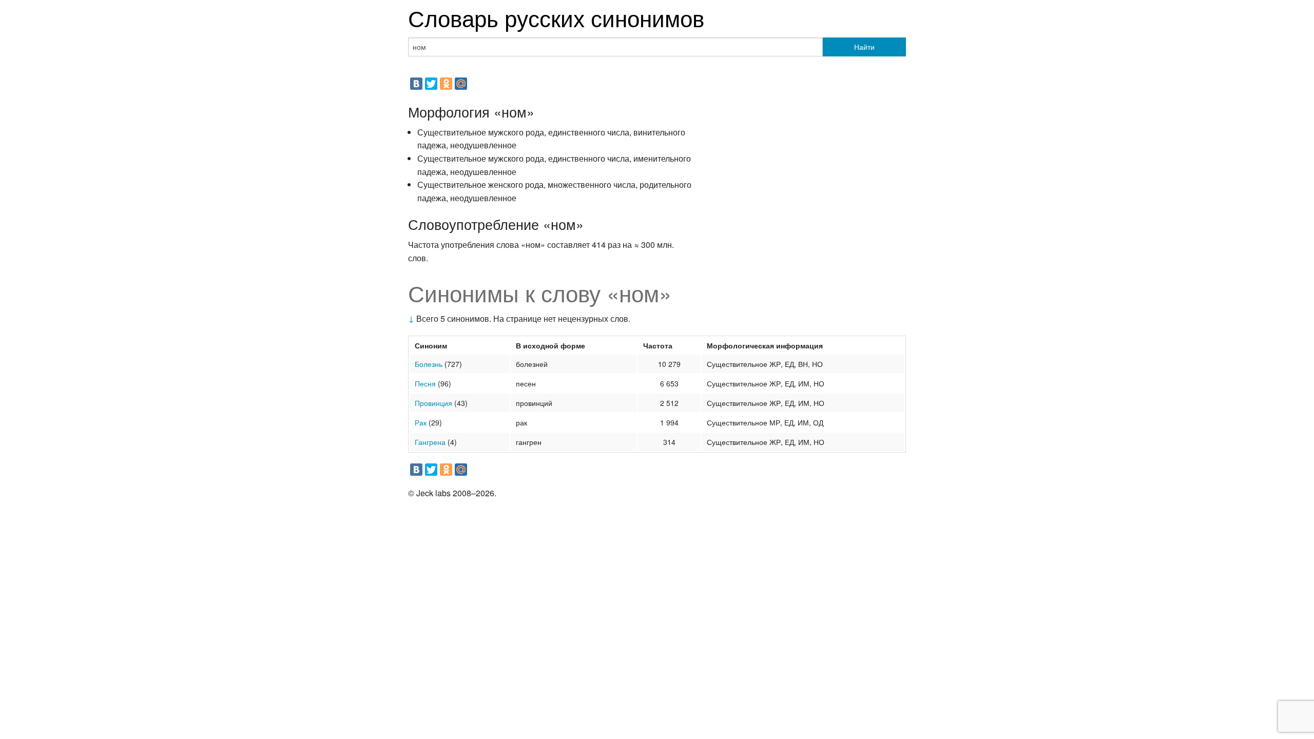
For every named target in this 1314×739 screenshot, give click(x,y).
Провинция (433, 403)
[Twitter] (431, 83)
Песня (425, 383)
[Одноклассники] (446, 83)
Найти (864, 47)
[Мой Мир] (461, 83)
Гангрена (430, 442)
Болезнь (428, 364)
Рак (421, 422)
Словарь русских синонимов (556, 17)
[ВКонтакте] (416, 83)
